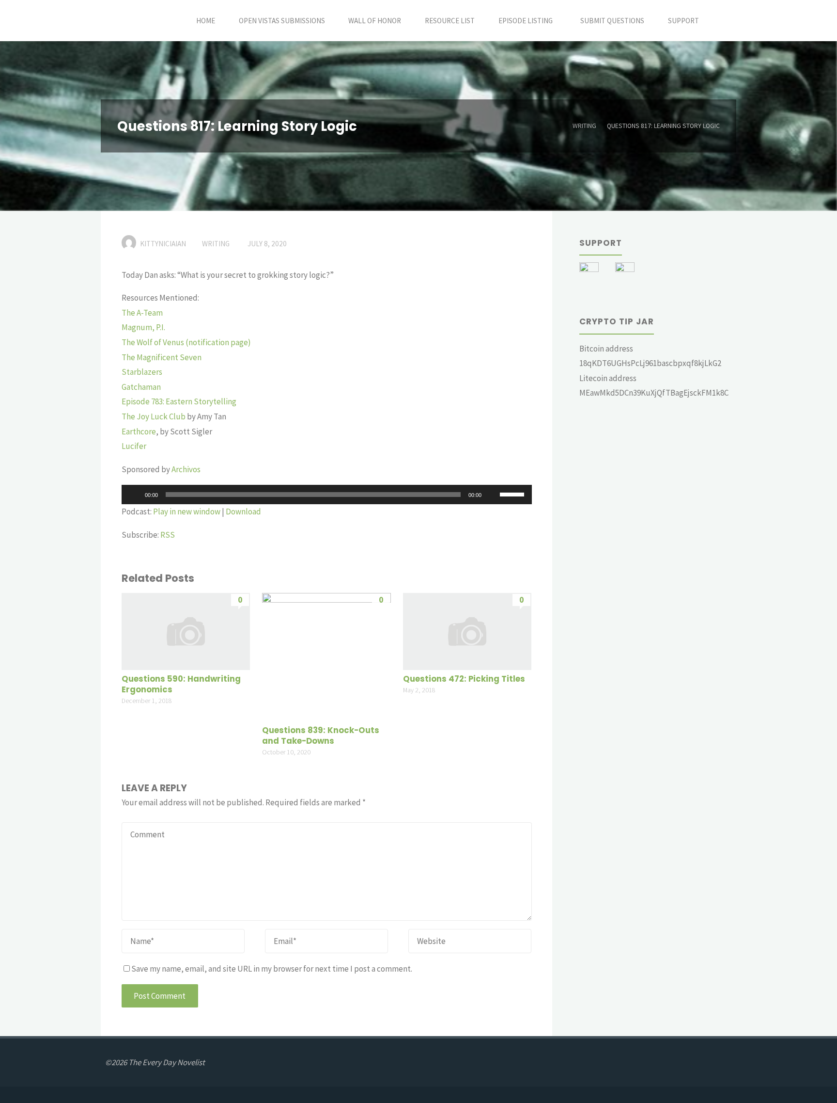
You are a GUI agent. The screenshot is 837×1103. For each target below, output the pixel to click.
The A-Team (142, 312)
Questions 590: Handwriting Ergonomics (181, 684)
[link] (721, 20)
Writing (584, 126)
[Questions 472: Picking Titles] (467, 630)
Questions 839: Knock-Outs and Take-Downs (320, 736)
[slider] (513, 493)
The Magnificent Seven (162, 357)
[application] (327, 494)
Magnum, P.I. (143, 327)
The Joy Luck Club (154, 416)
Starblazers (142, 372)
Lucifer (134, 446)
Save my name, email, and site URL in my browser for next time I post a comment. (271, 968)
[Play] (134, 494)
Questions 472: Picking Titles (464, 679)
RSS (167, 534)
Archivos (186, 469)
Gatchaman (141, 387)
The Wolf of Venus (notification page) (186, 342)
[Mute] (492, 494)
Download (243, 511)
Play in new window (186, 511)
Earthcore (139, 431)
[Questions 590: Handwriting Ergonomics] (186, 630)
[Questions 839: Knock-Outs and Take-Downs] (326, 656)
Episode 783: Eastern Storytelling (179, 401)
